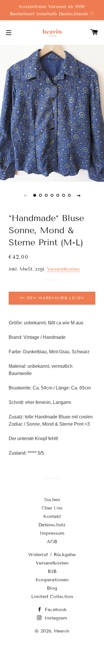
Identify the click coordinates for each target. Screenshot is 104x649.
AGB (52, 541)
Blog (52, 588)
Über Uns (52, 508)
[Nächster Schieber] (78, 195)
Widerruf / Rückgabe (52, 554)
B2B (52, 571)
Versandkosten (63, 269)
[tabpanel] (52, 112)
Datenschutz (52, 524)
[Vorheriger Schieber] (25, 195)
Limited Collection (52, 596)
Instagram (55, 618)
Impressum (52, 533)
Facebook (55, 609)
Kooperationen (52, 579)
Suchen (52, 499)
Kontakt (52, 516)
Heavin (61, 631)
